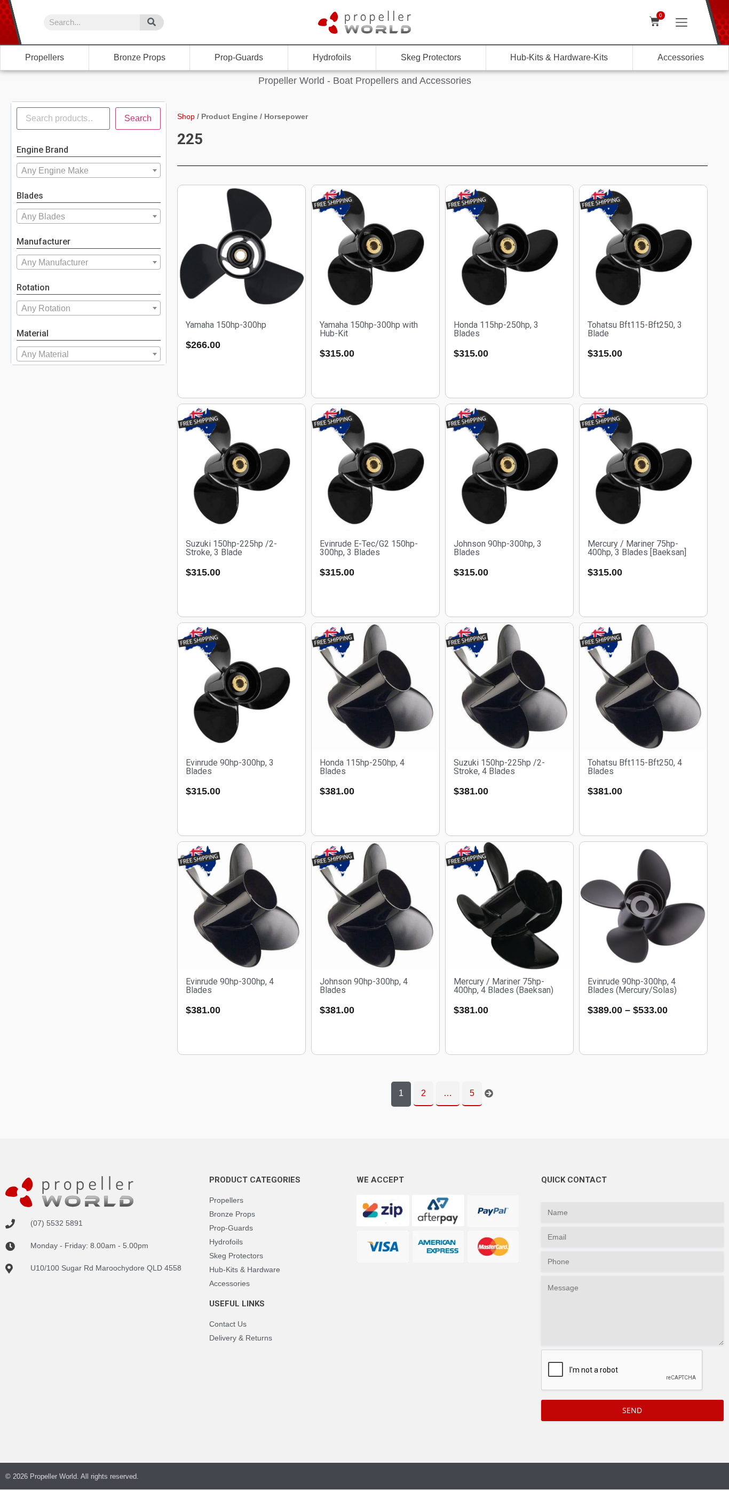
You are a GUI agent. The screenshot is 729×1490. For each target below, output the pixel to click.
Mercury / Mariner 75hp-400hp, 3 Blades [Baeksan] (637, 548)
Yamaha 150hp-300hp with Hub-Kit (369, 329)
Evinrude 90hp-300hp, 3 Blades (230, 767)
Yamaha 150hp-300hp (226, 325)
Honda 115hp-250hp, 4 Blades (362, 767)
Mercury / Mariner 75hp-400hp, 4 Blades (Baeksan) (503, 985)
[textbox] (88, 170)
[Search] (152, 22)
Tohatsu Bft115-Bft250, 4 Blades (635, 767)
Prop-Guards (239, 57)
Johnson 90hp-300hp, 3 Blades (498, 548)
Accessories (680, 57)
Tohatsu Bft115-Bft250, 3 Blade (635, 329)
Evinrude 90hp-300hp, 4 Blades (230, 985)
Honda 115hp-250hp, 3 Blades (496, 329)
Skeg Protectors (431, 57)
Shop (186, 116)
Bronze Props (139, 57)
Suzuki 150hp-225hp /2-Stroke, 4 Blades (499, 767)
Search (138, 118)
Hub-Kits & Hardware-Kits (559, 57)
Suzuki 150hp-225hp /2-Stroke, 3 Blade (231, 548)
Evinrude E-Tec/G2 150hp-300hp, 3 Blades (369, 548)
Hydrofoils (332, 57)
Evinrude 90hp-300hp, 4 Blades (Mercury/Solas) (632, 985)
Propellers (44, 57)
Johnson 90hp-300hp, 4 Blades (364, 985)
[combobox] (89, 170)
